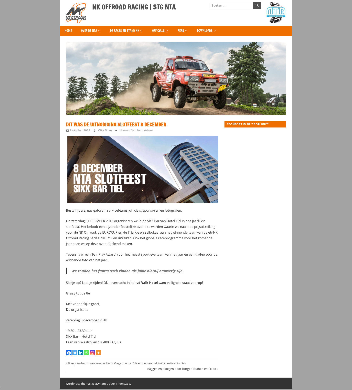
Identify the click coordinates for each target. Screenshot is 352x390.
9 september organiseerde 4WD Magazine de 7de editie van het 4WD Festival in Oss (127, 363)
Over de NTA (89, 31)
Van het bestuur (142, 130)
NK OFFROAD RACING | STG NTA (134, 7)
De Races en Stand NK (124, 31)
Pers (181, 31)
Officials (158, 31)
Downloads (204, 31)
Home (68, 31)
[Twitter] (74, 352)
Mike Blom (105, 130)
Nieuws (125, 130)
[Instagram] (92, 352)
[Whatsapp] (86, 352)
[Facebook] (69, 352)
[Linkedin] (80, 352)
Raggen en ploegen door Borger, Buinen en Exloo (181, 369)
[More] (98, 352)
